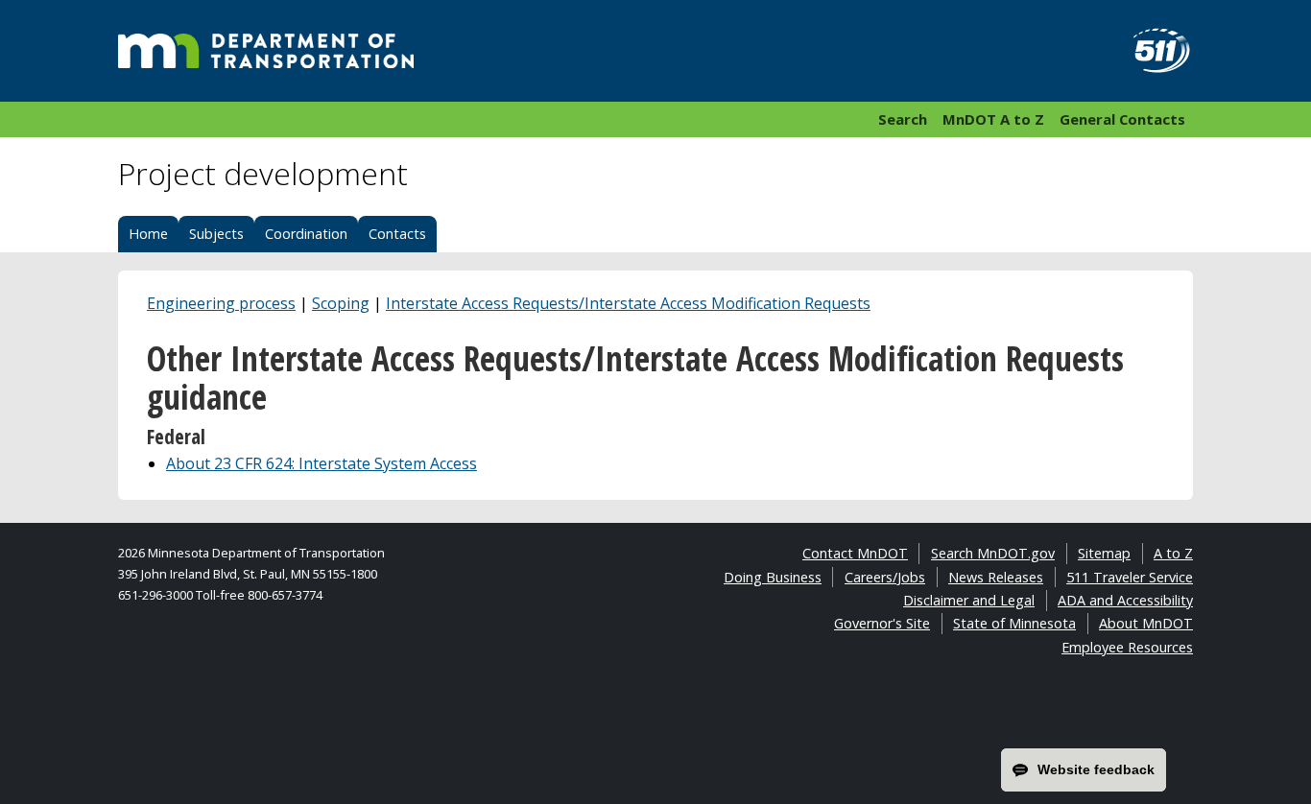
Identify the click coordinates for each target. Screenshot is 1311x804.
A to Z (1173, 553)
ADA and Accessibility (1125, 600)
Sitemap (1104, 553)
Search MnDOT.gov (993, 553)
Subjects (216, 234)
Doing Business (773, 577)
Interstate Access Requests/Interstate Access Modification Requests (628, 303)
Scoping (340, 303)
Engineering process (221, 303)
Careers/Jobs (885, 577)
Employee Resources (1127, 647)
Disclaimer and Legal (969, 600)
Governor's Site (882, 623)
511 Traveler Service (1129, 577)
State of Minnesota (1014, 623)
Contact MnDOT (855, 553)
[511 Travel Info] (1150, 51)
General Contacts (1122, 119)
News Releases (995, 577)
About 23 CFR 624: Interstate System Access (321, 463)
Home (148, 234)
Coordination (306, 234)
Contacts (397, 234)
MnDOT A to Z (993, 119)
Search (902, 119)
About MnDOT (1146, 623)
